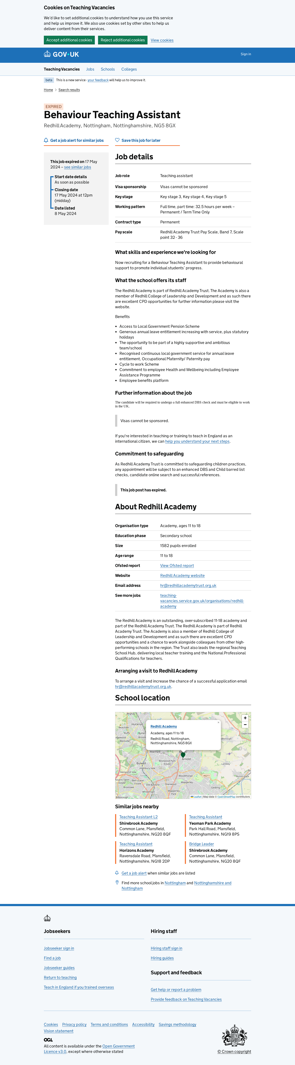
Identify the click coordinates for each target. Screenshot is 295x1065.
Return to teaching (60, 977)
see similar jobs (77, 167)
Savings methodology (177, 1024)
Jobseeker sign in (59, 948)
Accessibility (143, 1024)
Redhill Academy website (182, 575)
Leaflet (197, 796)
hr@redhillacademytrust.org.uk (188, 585)
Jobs (90, 69)
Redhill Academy (164, 726)
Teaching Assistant (205, 816)
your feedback (98, 80)
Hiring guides (162, 957)
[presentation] (183, 755)
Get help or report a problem (176, 989)
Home (48, 90)
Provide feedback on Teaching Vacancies (186, 999)
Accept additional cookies (69, 39)
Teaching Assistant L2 (138, 816)
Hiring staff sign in (166, 948)
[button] (183, 755)
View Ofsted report (177, 565)
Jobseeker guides (59, 967)
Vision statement (58, 1030)
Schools (108, 69)
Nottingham (175, 882)
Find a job (52, 957)
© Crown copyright (234, 1051)
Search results (69, 90)
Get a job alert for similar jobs (77, 140)
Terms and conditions (109, 1024)
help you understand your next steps (197, 441)
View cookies (162, 40)
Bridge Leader (201, 843)
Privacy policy (74, 1024)
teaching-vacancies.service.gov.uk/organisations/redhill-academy (202, 601)
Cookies (51, 1024)
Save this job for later (141, 140)
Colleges (129, 69)
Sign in (246, 54)
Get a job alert (134, 873)
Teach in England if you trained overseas (79, 987)
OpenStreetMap (226, 796)
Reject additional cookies (123, 39)
